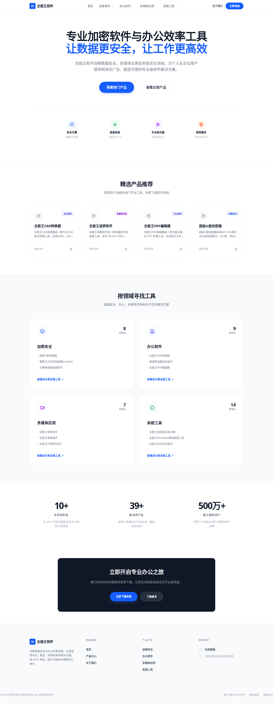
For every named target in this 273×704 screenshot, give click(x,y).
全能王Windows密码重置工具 (166, 438)
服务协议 (268, 694)
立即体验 (234, 6)
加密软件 (104, 6)
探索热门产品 (117, 87)
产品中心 (91, 656)
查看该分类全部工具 (49, 379)
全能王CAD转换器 (47, 226)
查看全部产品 (156, 87)
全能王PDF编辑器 (157, 226)
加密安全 (147, 649)
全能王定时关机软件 (161, 444)
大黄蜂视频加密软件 (51, 367)
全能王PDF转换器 (159, 355)
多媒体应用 (147, 6)
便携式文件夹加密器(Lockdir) (56, 361)
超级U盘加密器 (210, 226)
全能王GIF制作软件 (50, 444)
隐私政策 (254, 694)
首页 (90, 6)
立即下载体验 (123, 596)
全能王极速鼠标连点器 (162, 432)
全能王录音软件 (48, 432)
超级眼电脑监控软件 (161, 361)
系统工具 (168, 6)
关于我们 (217, 6)
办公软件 (125, 6)
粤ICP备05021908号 (234, 694)
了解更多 (152, 596)
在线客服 (210, 649)
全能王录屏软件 (101, 226)
